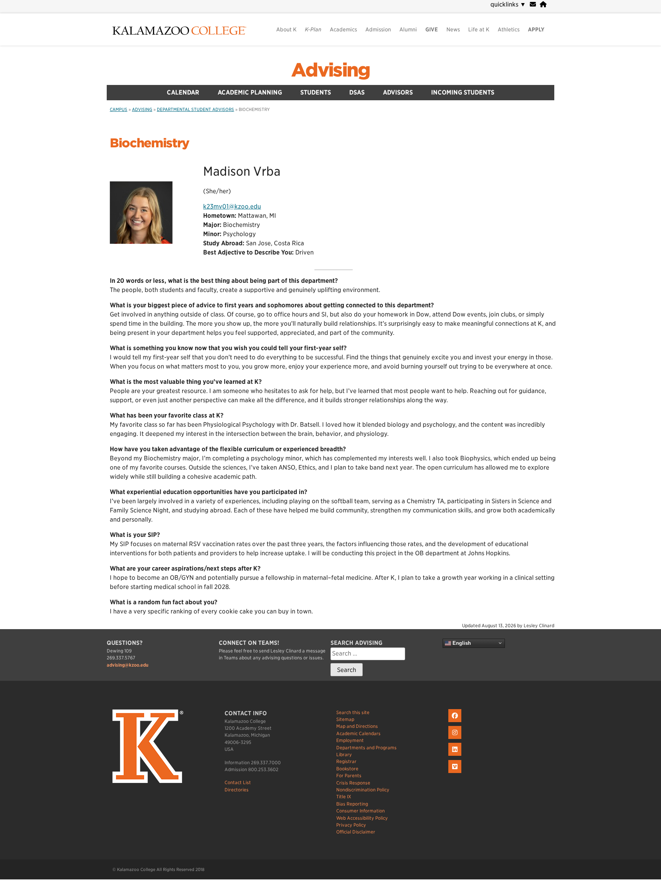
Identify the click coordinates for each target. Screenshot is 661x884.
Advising (330, 70)
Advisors (398, 92)
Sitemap (345, 719)
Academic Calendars (358, 733)
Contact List (238, 782)
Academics (343, 29)
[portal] (543, 4)
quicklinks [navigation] (508, 4)
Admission (378, 29)
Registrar (346, 761)
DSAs (357, 92)
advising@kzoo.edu (127, 665)
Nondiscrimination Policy (362, 790)
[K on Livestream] (455, 773)
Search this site (353, 712)
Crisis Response (353, 783)
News (453, 29)
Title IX (343, 796)
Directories (237, 790)
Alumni (408, 29)
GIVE (431, 29)
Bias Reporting (352, 804)
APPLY (536, 29)
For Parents (348, 775)
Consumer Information (360, 811)
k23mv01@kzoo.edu (232, 206)
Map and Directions (357, 726)
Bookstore (347, 768)
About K (286, 29)
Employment (350, 740)
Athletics (508, 29)
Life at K (478, 29)
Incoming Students (462, 92)
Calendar (183, 92)
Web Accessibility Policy (362, 818)
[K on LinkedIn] (455, 756)
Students (315, 92)
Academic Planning (250, 92)
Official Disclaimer (355, 832)
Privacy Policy (351, 825)
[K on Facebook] (455, 722)
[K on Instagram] (455, 739)
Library (344, 754)
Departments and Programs (366, 747)
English (461, 643)
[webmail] (533, 4)
